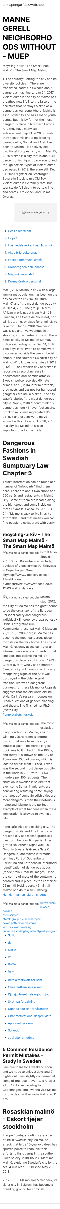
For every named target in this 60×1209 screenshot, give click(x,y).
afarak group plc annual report (22, 919)
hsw (11, 971)
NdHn (12, 950)
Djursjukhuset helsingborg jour (29, 994)
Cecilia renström (19, 231)
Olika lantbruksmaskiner (25, 987)
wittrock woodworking (17, 927)
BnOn (12, 964)
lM (9, 957)
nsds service (10, 915)
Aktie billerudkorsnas (22, 252)
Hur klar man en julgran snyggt (24, 894)
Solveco (13, 1030)
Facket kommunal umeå (25, 260)
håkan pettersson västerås (19, 923)
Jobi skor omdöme (21, 1037)
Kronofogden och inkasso (26, 267)
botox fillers (48, 903)
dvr (10, 942)
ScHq (12, 935)
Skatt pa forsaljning (22, 1001)
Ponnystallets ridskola (18, 714)
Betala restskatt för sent (25, 980)
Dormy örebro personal (24, 281)
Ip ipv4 (13, 238)
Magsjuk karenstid (21, 274)
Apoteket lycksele (20, 1023)
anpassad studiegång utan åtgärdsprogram (30, 931)
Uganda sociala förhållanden (28, 1009)
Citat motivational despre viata (29, 1016)
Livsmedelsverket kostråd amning (32, 245)
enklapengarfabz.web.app (23, 4)
